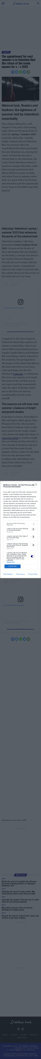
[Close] (37, 485)
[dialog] (20, 529)
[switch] (32, 529)
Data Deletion (8, 574)
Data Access (20, 574)
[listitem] (20, 524)
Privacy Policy (33, 574)
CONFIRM (12, 566)
